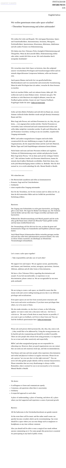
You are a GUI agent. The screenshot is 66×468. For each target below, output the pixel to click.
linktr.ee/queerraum (38, 102)
